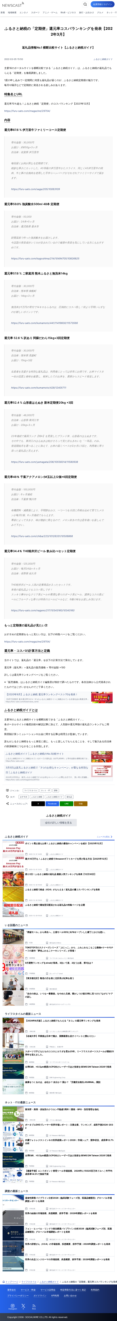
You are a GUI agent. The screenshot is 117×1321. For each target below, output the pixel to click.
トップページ (11, 1281)
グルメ (100, 12)
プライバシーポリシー (18, 1295)
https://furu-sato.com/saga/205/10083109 (35, 189)
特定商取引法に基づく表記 (73, 1289)
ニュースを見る (103, 837)
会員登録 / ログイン (102, 4)
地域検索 (12, 12)
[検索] (85, 4)
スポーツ (35, 12)
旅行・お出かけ (86, 12)
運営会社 (11, 1289)
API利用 (55, 1295)
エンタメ (24, 12)
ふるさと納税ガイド (103, 59)
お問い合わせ (70, 1295)
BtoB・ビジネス (68, 12)
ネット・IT (45, 790)
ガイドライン (40, 1295)
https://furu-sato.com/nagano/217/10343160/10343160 (42, 610)
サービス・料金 (28, 1289)
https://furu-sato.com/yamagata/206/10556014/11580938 (44, 461)
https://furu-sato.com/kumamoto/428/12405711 (38, 387)
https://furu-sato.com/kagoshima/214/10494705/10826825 (45, 258)
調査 (56, 790)
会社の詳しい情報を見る (58, 822)
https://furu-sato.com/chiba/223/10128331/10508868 (42, 536)
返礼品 (69, 797)
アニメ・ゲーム (50, 12)
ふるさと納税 (36, 797)
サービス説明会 (48, 1289)
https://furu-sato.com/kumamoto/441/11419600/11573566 (44, 323)
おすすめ (23, 797)
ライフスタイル (30, 790)
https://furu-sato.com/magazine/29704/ (27, 110)
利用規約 (95, 1289)
